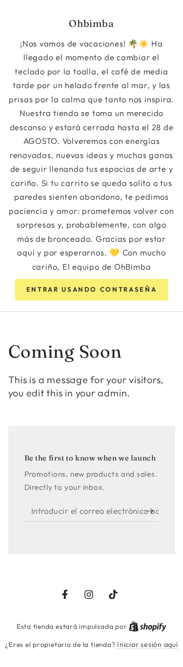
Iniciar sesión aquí (147, 644)
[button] (91, 289)
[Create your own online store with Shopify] (147, 626)
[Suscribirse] (152, 511)
